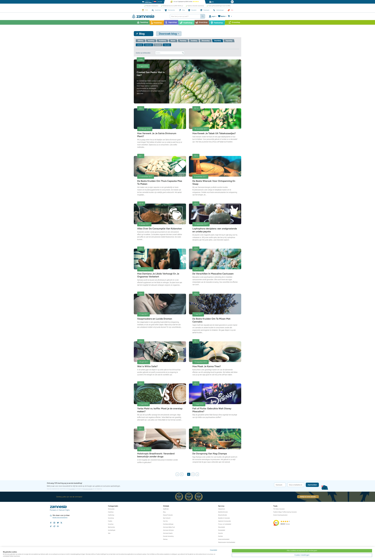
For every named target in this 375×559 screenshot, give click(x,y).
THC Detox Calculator (279, 509)
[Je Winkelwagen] (230, 16)
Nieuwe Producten (168, 515)
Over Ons (165, 521)
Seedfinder (166, 509)
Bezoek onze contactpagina (60, 517)
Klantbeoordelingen (168, 524)
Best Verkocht (166, 518)
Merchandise (111, 527)
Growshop (110, 524)
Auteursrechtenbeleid (223, 539)
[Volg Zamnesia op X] (61, 523)
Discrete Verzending (168, 536)
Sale (109, 533)
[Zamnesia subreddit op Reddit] (54, 526)
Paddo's (110, 521)
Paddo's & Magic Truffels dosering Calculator (285, 512)
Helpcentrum (221, 509)
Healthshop (111, 515)
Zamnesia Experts (168, 533)
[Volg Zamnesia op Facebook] (51, 523)
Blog (164, 512)
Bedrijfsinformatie (223, 512)
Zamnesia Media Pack (169, 527)
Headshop (110, 512)
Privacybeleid (72, 489)
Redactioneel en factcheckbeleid (226, 542)
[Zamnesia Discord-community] (58, 526)
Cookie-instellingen (301, 555)
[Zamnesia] (149, 16)
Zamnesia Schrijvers (168, 530)
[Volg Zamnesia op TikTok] (51, 526)
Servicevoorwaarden (88, 489)
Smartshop (111, 518)
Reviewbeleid (221, 530)
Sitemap (165, 539)
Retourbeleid (221, 527)
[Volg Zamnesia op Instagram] (54, 523)
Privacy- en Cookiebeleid (224, 524)
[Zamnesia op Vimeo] (58, 523)
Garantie (220, 533)
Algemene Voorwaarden (224, 521)
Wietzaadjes (111, 509)
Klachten (220, 536)
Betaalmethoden (222, 515)
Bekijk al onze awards (308, 497)
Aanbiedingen (111, 530)
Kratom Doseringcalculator (280, 515)
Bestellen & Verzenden (224, 518)
